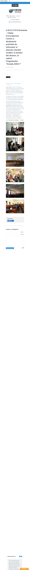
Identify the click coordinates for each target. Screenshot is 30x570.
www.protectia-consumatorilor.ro (12, 105)
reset (22, 247)
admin (12, 83)
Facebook (9, 220)
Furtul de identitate (17, 83)
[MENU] (27, 2)
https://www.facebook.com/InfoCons (15, 99)
